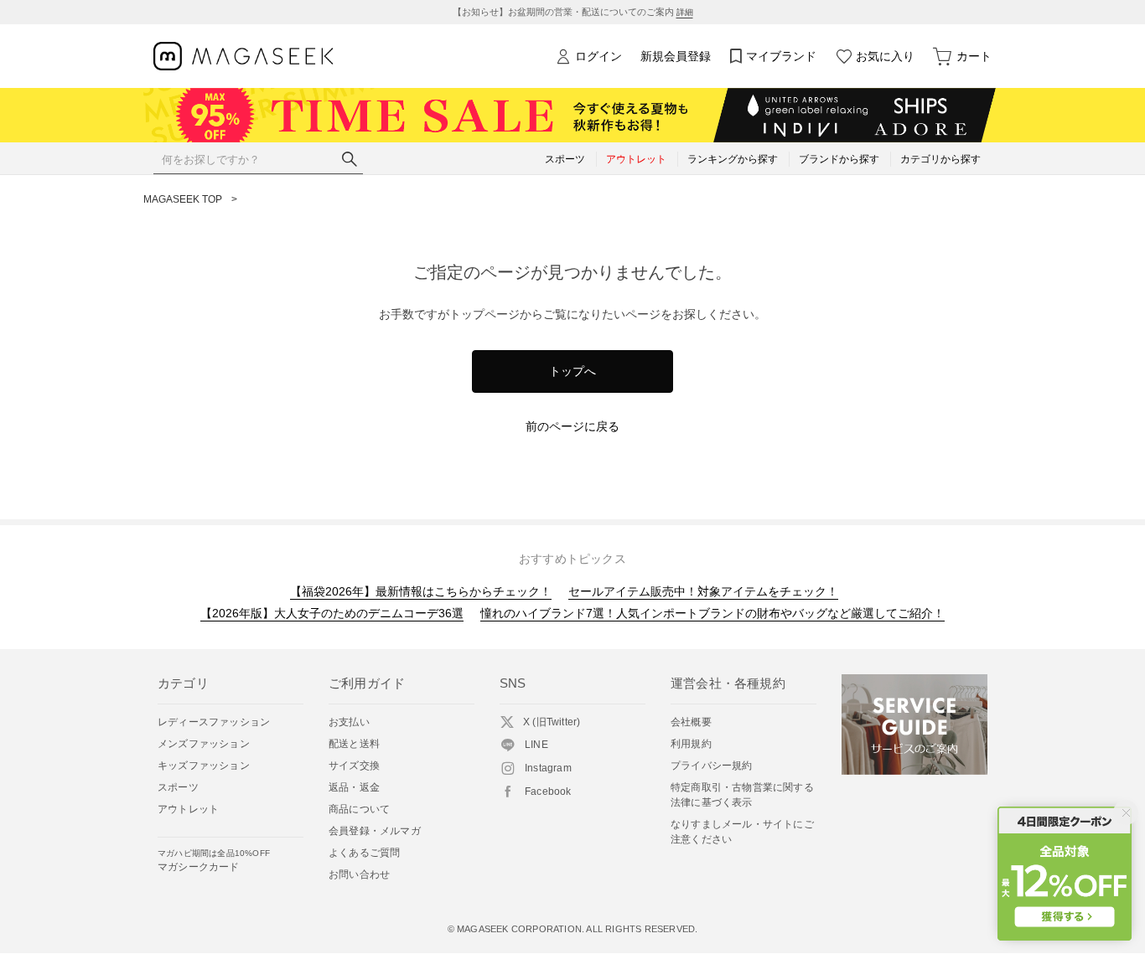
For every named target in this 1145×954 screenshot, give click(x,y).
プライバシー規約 (712, 765)
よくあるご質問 (364, 853)
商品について (359, 809)
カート (974, 56)
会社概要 (691, 722)
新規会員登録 (675, 56)
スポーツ (178, 787)
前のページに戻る (572, 426)
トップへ (572, 371)
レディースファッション (214, 722)
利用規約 (691, 744)
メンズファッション (204, 744)
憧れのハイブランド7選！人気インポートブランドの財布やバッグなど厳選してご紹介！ (712, 613)
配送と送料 (354, 744)
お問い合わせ (359, 874)
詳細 (684, 12)
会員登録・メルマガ (375, 831)
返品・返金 (354, 787)
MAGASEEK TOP (182, 199)
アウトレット (188, 809)
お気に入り (885, 56)
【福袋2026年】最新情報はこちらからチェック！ (421, 591)
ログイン (598, 56)
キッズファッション (204, 765)
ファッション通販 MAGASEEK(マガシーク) (243, 57)
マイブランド (781, 56)
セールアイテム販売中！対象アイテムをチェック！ (703, 591)
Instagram (548, 768)
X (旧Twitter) (551, 722)
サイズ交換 (354, 765)
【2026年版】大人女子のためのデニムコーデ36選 (332, 613)
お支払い (349, 722)
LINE (536, 744)
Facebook (548, 791)
